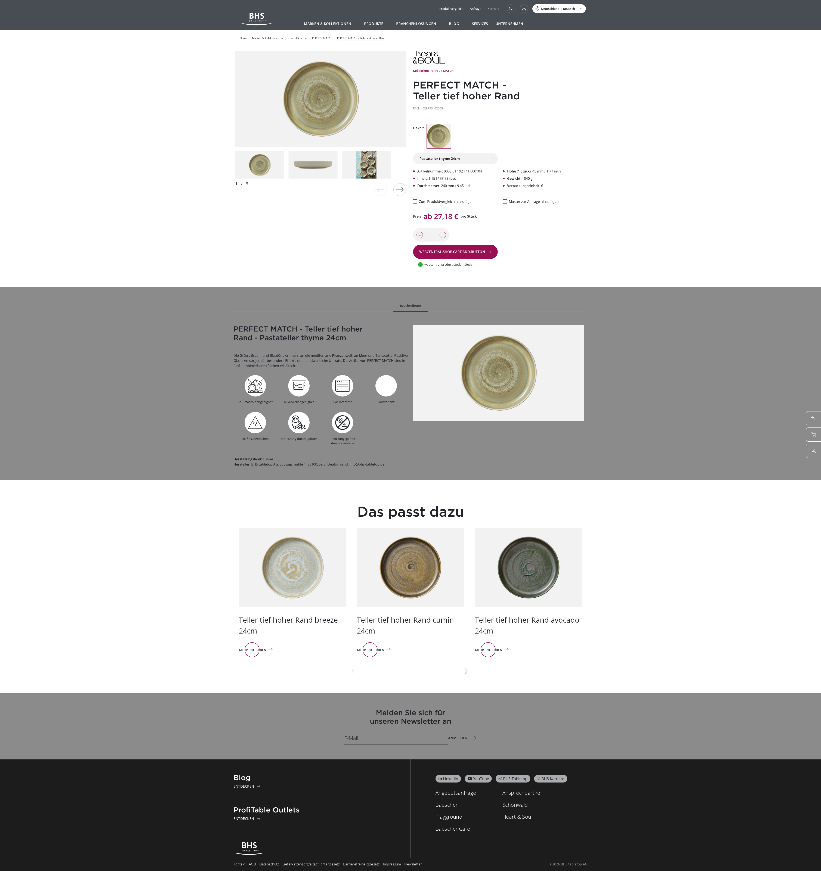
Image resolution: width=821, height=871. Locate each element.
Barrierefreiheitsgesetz (361, 864)
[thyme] (439, 136)
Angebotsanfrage (456, 792)
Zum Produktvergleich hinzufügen (446, 201)
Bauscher (447, 804)
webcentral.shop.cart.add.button (452, 251)
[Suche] (511, 8)
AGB (252, 864)
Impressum (392, 864)
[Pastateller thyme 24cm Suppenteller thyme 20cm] (455, 158)
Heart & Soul (517, 816)
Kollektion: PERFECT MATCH (433, 71)
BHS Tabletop (515, 778)
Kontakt (239, 864)
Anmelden (458, 738)
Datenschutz (269, 864)
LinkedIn (450, 778)
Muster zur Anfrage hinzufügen (534, 201)
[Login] (524, 8)
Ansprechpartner (522, 792)
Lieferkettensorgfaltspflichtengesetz (311, 864)
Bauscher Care (453, 828)
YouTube (481, 778)
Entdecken (243, 786)
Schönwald (515, 804)
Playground (449, 816)
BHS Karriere (552, 778)
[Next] (399, 189)
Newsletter (413, 864)
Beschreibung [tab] (410, 306)
